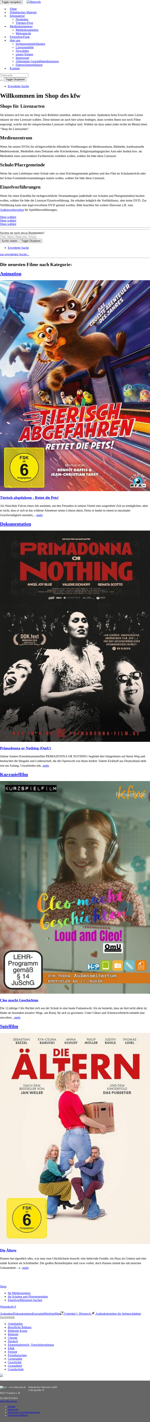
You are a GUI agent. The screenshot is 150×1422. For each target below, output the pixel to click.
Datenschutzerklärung (29, 64)
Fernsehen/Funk (20, 36)
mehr (40, 515)
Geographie (15, 1358)
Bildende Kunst (17, 1330)
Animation (10, 273)
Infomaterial (17, 15)
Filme (13, 8)
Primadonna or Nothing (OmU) (25, 748)
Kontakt (15, 68)
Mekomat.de (23, 33)
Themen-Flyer (24, 22)
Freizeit (12, 1351)
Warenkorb (8, 1306)
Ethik (11, 1348)
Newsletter (22, 50)
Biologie (13, 1334)
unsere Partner (24, 54)
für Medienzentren (19, 1293)
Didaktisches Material (23, 12)
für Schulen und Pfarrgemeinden (28, 1296)
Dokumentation (15, 523)
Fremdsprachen (17, 1355)
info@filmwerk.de (8, 1401)
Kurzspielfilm (14, 774)
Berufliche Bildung (19, 1327)
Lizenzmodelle (25, 47)
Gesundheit (15, 1365)
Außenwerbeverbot (12, 209)
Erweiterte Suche (18, 86)
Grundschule (16, 1369)
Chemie (12, 1337)
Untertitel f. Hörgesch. (77, 1313)
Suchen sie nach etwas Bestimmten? (22, 233)
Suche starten (9, 240)
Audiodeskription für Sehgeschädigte (118, 1313)
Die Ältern (8, 1250)
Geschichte (14, 1362)
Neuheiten (22, 19)
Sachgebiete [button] (7, 1317)
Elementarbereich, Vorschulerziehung (31, 1344)
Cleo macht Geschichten (19, 1000)
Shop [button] (3, 1286)
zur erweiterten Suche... (14, 254)
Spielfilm (9, 1026)
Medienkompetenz (21, 26)
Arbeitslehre (15, 1323)
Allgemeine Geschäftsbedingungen (37, 61)
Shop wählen (8, 217)
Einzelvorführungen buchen (25, 1300)
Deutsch (13, 1341)
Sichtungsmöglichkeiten (30, 43)
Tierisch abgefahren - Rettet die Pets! (29, 498)
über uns (15, 40)
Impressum (22, 57)
